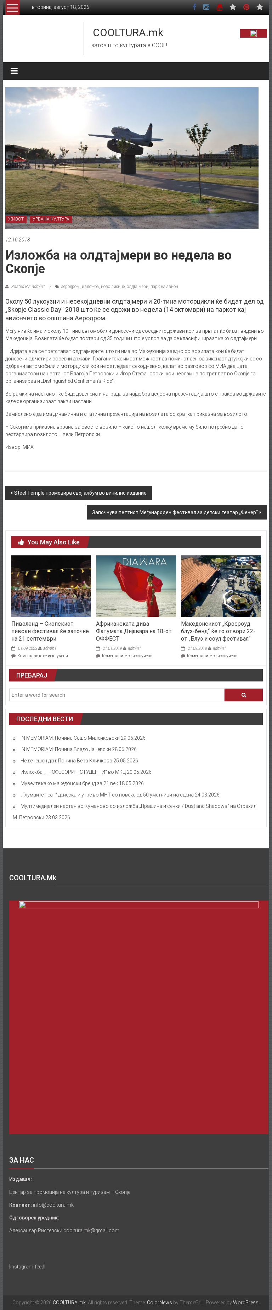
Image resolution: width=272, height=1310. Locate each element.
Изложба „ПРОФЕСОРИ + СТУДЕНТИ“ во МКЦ (73, 772)
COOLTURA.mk (128, 32)
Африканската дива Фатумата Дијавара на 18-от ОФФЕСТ (134, 631)
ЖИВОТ (16, 219)
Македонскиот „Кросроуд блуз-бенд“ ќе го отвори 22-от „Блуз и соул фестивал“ (218, 631)
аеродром (70, 286)
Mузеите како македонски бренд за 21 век (69, 783)
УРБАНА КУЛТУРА (51, 219)
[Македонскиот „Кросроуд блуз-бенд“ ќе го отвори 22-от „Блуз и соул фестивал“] (221, 585)
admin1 (49, 648)
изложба (90, 286)
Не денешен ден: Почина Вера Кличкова (66, 760)
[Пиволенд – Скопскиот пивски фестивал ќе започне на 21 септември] (51, 585)
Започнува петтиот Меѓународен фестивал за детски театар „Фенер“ (175, 512)
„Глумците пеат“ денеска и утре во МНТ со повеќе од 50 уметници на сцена (107, 795)
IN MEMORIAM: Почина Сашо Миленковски (70, 738)
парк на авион (164, 286)
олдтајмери (137, 286)
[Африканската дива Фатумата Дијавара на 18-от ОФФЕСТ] (136, 585)
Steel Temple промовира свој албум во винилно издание (80, 493)
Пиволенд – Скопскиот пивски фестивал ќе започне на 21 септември (50, 631)
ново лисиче (113, 286)
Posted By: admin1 (28, 286)
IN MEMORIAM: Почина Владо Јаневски (66, 749)
